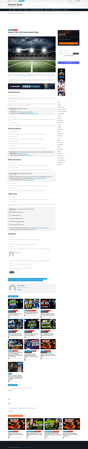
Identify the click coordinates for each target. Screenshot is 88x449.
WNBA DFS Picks (60, 162)
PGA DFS (59, 151)
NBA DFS (59, 131)
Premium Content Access (56, 9)
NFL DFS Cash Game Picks (14, 280)
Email (10, 266)
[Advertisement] (44, 21)
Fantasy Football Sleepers (62, 111)
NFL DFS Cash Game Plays (24, 280)
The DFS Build (15, 4)
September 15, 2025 (32, 229)
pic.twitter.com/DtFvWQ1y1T (39, 178)
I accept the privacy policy (14, 270)
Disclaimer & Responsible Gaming (36, 9)
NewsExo (25, 447)
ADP (58, 100)
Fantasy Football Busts (62, 109)
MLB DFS (59, 118)
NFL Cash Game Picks (13, 278)
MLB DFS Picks (60, 120)
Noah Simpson (12, 316)
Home (10, 9)
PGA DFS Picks (60, 153)
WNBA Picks (60, 164)
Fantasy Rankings (61, 113)
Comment (10, 390)
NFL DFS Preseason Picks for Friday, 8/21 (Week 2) (15, 314)
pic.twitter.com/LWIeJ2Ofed (27, 111)
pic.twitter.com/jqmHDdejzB (42, 227)
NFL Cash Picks (30, 278)
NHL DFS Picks (60, 149)
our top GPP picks (27, 80)
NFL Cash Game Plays (22, 278)
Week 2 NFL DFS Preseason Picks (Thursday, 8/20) (31, 313)
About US (14, 9)
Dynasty (59, 104)
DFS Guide (20, 9)
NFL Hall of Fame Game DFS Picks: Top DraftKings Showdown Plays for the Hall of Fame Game (15, 354)
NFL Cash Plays (37, 278)
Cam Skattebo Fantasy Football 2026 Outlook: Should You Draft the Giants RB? (31, 356)
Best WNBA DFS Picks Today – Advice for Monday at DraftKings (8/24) (53, 435)
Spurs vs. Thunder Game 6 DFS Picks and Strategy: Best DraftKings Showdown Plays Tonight (15, 377)
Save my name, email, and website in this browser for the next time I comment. (22, 408)
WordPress (21, 447)
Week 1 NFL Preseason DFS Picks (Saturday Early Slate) (15, 334)
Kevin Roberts (44, 316)
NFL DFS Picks (32, 280)
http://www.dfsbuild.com (25, 287)
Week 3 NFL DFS (39, 280)
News (59, 138)
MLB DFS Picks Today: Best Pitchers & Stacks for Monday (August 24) (70, 434)
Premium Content (61, 158)
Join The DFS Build (69, 43)
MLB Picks (59, 124)
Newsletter (47, 9)
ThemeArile (30, 447)
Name (9, 398)
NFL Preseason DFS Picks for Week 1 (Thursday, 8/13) (47, 334)
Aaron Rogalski (12, 34)
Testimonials (65, 9)
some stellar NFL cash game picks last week (23, 75)
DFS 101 (59, 102)
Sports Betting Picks (61, 160)
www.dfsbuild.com (17, 253)
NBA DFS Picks (60, 135)
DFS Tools (26, 9)
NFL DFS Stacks (60, 144)
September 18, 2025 (28, 155)
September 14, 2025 (33, 113)
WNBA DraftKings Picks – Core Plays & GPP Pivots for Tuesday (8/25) (34, 434)
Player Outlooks (61, 155)
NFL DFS (59, 140)
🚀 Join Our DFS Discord (68, 62)
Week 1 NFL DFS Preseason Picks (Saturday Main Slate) (47, 314)
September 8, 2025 (30, 179)
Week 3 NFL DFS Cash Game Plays (17, 13)
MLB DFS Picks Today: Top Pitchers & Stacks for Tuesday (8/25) (15, 434)
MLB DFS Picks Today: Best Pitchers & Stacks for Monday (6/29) (48, 355)
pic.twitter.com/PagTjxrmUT (21, 153)
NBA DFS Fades (60, 133)
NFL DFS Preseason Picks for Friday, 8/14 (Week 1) (31, 334)
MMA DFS (59, 127)
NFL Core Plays (44, 278)
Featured (59, 115)
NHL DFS (59, 146)
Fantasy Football (61, 107)
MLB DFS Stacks (60, 122)
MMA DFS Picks (60, 129)
